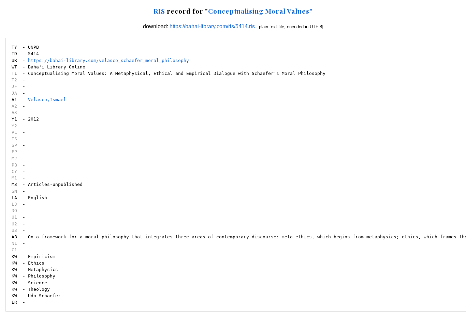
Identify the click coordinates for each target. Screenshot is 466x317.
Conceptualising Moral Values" (260, 10)
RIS (159, 10)
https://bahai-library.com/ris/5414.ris (212, 26)
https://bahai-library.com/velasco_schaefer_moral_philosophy (108, 60)
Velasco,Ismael (47, 99)
